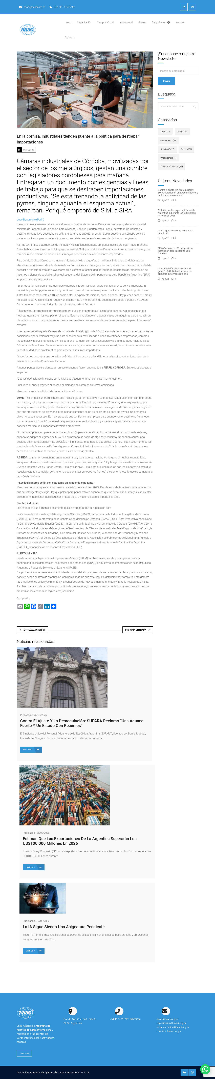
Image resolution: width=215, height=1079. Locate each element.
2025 (165, 132)
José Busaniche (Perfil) (30, 219)
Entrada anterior (35, 630)
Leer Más (28, 749)
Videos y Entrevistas (171, 166)
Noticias (167, 149)
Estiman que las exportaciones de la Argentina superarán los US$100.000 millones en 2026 (177, 213)
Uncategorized (168, 158)
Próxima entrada (135, 630)
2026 (182, 132)
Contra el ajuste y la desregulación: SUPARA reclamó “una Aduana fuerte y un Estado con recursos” (81, 723)
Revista (186, 149)
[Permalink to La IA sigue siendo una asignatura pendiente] (42, 912)
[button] (205, 1069)
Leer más (24, 1053)
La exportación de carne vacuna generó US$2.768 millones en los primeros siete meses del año (174, 271)
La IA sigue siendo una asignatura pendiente (64, 926)
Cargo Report (168, 140)
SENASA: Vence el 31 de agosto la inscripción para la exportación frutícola (175, 251)
